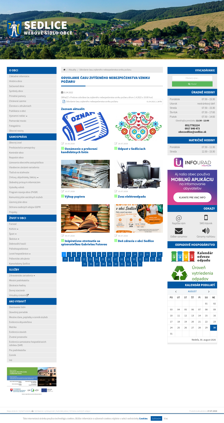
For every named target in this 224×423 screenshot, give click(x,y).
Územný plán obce (18, 202)
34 (159, 259)
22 (84, 259)
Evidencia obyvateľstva (20, 322)
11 (116, 254)
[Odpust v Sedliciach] (138, 126)
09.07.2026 (70, 236)
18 (159, 254)
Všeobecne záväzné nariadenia (24, 167)
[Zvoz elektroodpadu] (138, 174)
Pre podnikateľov (17, 350)
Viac (166, 418)
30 (134, 259)
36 (91, 264)
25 (102, 259)
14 (134, 254)
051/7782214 (192, 125)
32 (146, 259)
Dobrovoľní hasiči (17, 243)
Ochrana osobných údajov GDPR (25, 207)
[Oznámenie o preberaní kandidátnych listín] (85, 126)
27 (115, 259)
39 (109, 264)
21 (77, 259)
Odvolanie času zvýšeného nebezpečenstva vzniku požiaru (105, 69)
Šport (12, 233)
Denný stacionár (17, 290)
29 (127, 259)
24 (96, 259)
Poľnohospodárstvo (18, 248)
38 (103, 264)
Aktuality (72, 69)
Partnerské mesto (17, 120)
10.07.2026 (70, 191)
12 (122, 254)
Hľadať (193, 84)
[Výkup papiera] (85, 174)
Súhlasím (156, 418)
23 (90, 259)
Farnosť (12, 223)
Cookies (143, 418)
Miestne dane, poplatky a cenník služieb (28, 317)
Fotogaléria (14, 125)
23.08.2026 (70, 143)
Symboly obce (16, 90)
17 (153, 254)
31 (140, 259)
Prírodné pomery (17, 95)
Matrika (12, 327)
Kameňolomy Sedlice (19, 263)
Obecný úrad (15, 142)
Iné (10, 360)
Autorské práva (62, 411)
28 (121, 259)
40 (116, 264)
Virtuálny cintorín (17, 295)
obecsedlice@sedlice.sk (192, 132)
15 (141, 254)
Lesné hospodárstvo (19, 253)
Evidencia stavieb (17, 331)
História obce (15, 81)
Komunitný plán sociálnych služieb (26, 197)
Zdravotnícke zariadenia (21, 275)
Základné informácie (19, 76)
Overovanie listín (17, 307)
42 (128, 264)
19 (65, 259)
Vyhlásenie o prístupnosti (45, 411)
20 (71, 259)
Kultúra (13, 228)
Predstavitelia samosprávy (22, 147)
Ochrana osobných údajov (79, 411)
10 (109, 254)
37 (97, 264)
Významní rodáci (17, 115)
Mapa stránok (12, 411)
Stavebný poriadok (18, 312)
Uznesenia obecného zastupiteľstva (26, 162)
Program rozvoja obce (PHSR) (23, 192)
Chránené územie (17, 101)
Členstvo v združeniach (20, 105)
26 (109, 259)
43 (134, 264)
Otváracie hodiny (17, 285)
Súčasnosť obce (16, 86)
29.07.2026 (123, 143)
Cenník (12, 355)
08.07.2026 (123, 236)
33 (152, 259)
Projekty (13, 212)
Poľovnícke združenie (19, 258)
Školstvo (13, 238)
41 (122, 264)
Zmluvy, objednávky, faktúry (23, 177)
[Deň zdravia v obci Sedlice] (138, 218)
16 (147, 254)
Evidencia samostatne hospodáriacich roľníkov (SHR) (27, 343)
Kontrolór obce (16, 152)
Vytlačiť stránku (25, 411)
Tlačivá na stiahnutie (19, 172)
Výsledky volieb (16, 187)
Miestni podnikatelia (19, 280)
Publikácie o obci (17, 110)
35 (84, 264)
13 (128, 254)
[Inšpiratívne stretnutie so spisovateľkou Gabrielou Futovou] (85, 218)
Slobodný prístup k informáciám (24, 182)
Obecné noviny (16, 130)
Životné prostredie (18, 336)
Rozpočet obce (16, 157)
